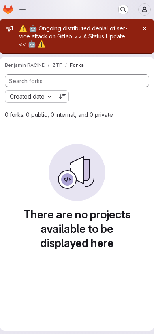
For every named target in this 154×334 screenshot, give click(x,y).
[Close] (144, 28)
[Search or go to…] (123, 9)
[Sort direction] (62, 96)
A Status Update (104, 36)
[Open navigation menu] (22, 9)
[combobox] (30, 96)
